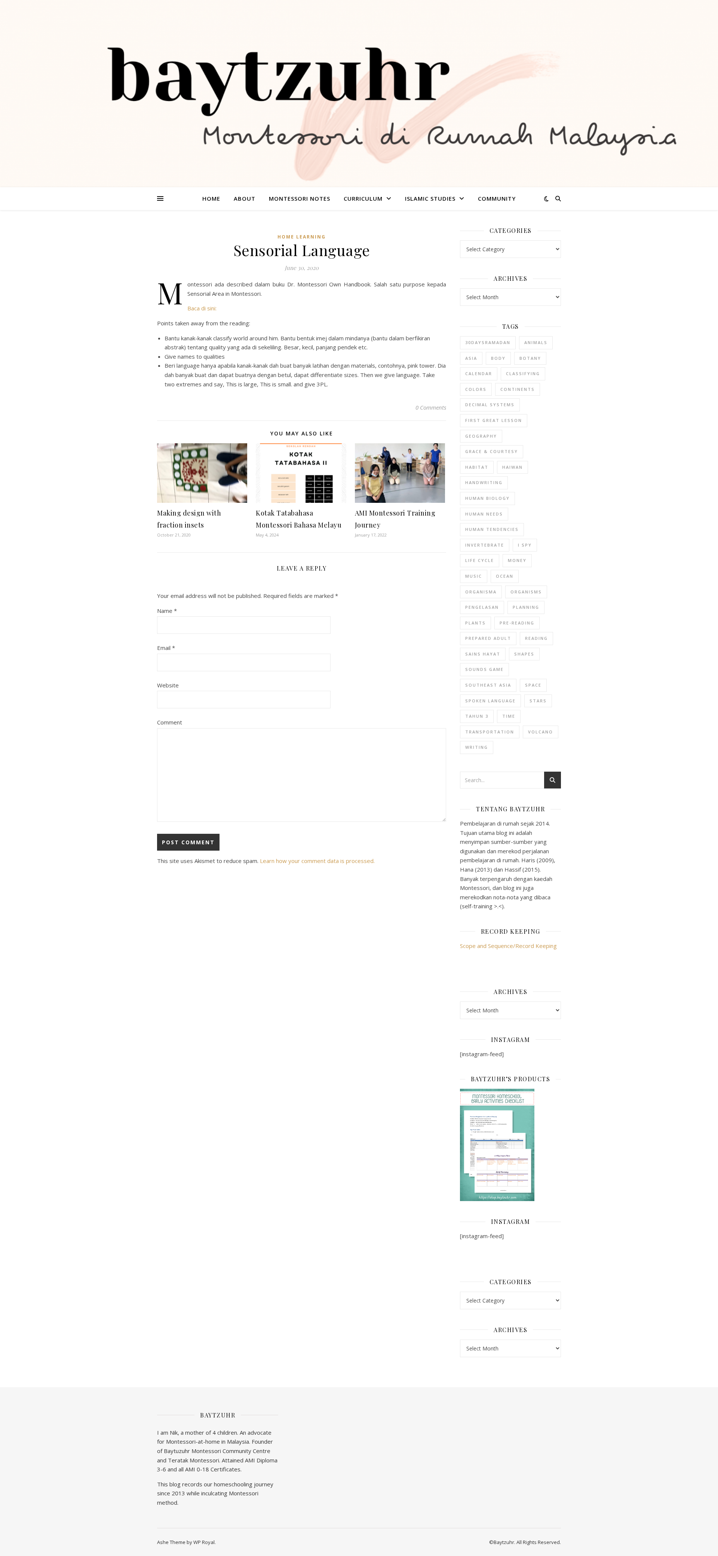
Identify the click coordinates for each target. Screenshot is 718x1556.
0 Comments (430, 407)
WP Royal (204, 1542)
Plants (475, 623)
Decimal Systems (490, 404)
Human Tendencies (492, 529)
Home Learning (301, 237)
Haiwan (512, 467)
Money (517, 560)
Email (166, 647)
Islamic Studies (430, 198)
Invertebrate (484, 545)
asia (471, 358)
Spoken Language (490, 700)
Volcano (540, 732)
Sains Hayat (482, 654)
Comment (169, 722)
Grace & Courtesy (491, 451)
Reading (536, 638)
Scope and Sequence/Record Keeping (508, 945)
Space (533, 685)
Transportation (489, 732)
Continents (517, 389)
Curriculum (363, 198)
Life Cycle (479, 560)
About (244, 198)
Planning (526, 607)
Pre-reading (517, 623)
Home (211, 198)
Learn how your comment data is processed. (317, 860)
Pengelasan (482, 607)
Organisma (481, 592)
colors (476, 389)
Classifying (523, 373)
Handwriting (484, 482)
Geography (481, 436)
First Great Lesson (493, 420)
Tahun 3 (476, 716)
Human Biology (487, 498)
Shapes (524, 654)
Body (498, 358)
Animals (535, 342)
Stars (538, 700)
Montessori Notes (299, 198)
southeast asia (488, 685)
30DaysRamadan (487, 342)
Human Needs (484, 514)
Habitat (476, 467)
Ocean (504, 576)
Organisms (526, 592)
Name (167, 610)
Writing (476, 747)
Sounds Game (484, 669)
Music (473, 576)
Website (168, 685)
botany (530, 358)
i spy (525, 545)
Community (497, 198)
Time (508, 716)
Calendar (478, 373)
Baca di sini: (202, 308)
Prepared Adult (488, 638)
